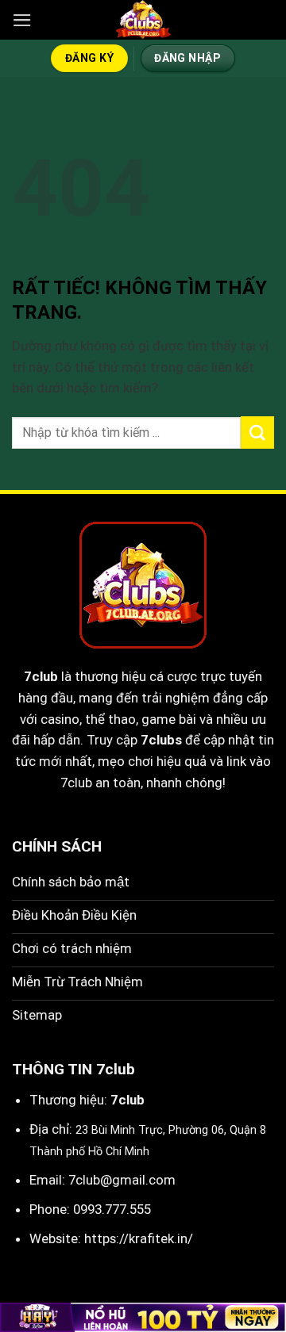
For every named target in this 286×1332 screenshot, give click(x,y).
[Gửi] (257, 432)
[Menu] (22, 20)
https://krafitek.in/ (138, 1238)
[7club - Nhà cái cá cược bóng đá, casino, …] (143, 20)
